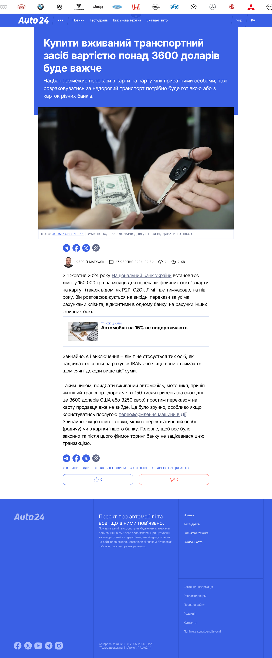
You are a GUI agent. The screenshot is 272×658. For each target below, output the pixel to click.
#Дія (87, 468)
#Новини (71, 468)
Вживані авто (157, 20)
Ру (253, 20)
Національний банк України (141, 275)
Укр (239, 20)
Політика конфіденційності (202, 631)
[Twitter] (28, 646)
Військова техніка (127, 20)
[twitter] (86, 248)
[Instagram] (59, 646)
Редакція (190, 614)
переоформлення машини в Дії (152, 414)
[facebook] (76, 248)
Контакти (190, 622)
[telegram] (66, 248)
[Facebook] (17, 646)
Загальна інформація (198, 587)
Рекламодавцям (195, 596)
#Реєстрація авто (173, 468)
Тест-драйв (99, 20)
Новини (78, 20)
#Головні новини (110, 468)
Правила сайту (194, 605)
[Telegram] (48, 646)
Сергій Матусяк (90, 262)
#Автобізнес (141, 468)
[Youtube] (38, 646)
